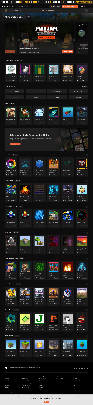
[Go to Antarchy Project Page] (67, 115)
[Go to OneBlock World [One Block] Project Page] (82, 347)
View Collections (15, 144)
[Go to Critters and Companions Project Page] (11, 115)
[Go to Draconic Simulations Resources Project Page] (82, 218)
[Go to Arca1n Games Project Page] (53, 192)
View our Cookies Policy (56, 398)
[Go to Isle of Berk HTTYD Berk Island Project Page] (53, 347)
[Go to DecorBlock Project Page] (82, 72)
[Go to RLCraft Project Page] (82, 296)
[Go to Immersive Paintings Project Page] (67, 72)
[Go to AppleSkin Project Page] (82, 322)
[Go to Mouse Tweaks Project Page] (67, 322)
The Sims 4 (7, 385)
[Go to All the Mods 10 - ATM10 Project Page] (11, 296)
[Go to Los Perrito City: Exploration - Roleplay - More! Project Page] (67, 347)
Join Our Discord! (42, 378)
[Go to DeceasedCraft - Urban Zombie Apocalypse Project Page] (25, 296)
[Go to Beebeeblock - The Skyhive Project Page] (82, 192)
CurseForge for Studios (77, 380)
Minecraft (7, 380)
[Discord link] (82, 368)
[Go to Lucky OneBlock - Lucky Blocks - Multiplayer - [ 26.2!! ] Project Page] (39, 347)
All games (7, 378)
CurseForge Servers (43, 392)
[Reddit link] (87, 368)
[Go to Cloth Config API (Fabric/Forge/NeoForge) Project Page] (25, 322)
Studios (28, 6)
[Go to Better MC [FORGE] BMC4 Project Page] (39, 296)
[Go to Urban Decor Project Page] (25, 72)
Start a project (25, 378)
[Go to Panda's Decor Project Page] (53, 72)
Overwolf (75, 378)
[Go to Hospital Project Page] (25, 244)
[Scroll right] (87, 155)
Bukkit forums (42, 389)
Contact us (58, 383)
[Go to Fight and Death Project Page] (67, 192)
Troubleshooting (59, 380)
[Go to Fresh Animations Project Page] (11, 270)
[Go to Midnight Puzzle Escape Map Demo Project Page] (53, 244)
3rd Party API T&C (26, 387)
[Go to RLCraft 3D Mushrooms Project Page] (53, 218)
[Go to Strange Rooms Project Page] (67, 244)
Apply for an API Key (26, 385)
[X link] (85, 368)
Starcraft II (7, 387)
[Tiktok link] (77, 368)
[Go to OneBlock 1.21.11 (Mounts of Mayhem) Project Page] (25, 347)
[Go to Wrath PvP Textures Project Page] (39, 218)
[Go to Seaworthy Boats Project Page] (82, 115)
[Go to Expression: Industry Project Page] (11, 166)
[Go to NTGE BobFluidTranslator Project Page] (39, 166)
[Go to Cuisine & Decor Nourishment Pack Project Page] (25, 192)
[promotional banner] (46, 2)
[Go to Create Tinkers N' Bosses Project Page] (39, 192)
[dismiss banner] (91, 2)
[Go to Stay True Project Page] (53, 270)
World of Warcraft (9, 383)
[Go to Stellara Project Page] (53, 115)
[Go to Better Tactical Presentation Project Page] (25, 166)
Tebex (74, 383)
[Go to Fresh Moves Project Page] (25, 270)
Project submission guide (27, 380)
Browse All (18, 10)
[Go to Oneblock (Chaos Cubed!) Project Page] (11, 347)
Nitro (74, 385)
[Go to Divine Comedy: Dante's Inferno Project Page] (53, 166)
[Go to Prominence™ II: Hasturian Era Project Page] (53, 296)
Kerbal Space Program (9, 389)
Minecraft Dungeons (9, 392)
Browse (14, 6)
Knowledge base (59, 378)
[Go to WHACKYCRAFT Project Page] (11, 192)
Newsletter (41, 385)
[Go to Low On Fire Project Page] (67, 270)
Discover (11, 10)
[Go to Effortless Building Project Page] (11, 72)
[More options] (90, 6)
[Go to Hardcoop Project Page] (82, 166)
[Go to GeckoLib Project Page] (11, 322)
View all (15, 154)
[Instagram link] (74, 368)
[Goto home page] (5, 6)
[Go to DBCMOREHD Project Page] (67, 218)
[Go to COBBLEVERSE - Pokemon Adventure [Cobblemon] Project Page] (67, 296)
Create (21, 6)
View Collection (69, 51)
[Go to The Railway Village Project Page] (82, 244)
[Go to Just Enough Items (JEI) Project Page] (39, 322)
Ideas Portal (41, 380)
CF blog (40, 383)
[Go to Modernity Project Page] (25, 218)
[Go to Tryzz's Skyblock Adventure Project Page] (39, 244)
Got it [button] (46, 401)
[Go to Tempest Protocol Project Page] (39, 115)
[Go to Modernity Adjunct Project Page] (11, 218)
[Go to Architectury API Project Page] (53, 322)
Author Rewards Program (27, 383)
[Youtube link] (79, 368)
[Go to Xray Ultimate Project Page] (82, 270)
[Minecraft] (6, 10)
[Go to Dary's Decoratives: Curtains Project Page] (39, 72)
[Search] (87, 10)
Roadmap (41, 387)
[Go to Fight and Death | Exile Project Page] (11, 244)
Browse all (84, 86)
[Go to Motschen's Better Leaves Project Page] (39, 270)
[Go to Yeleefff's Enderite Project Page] (67, 166)
